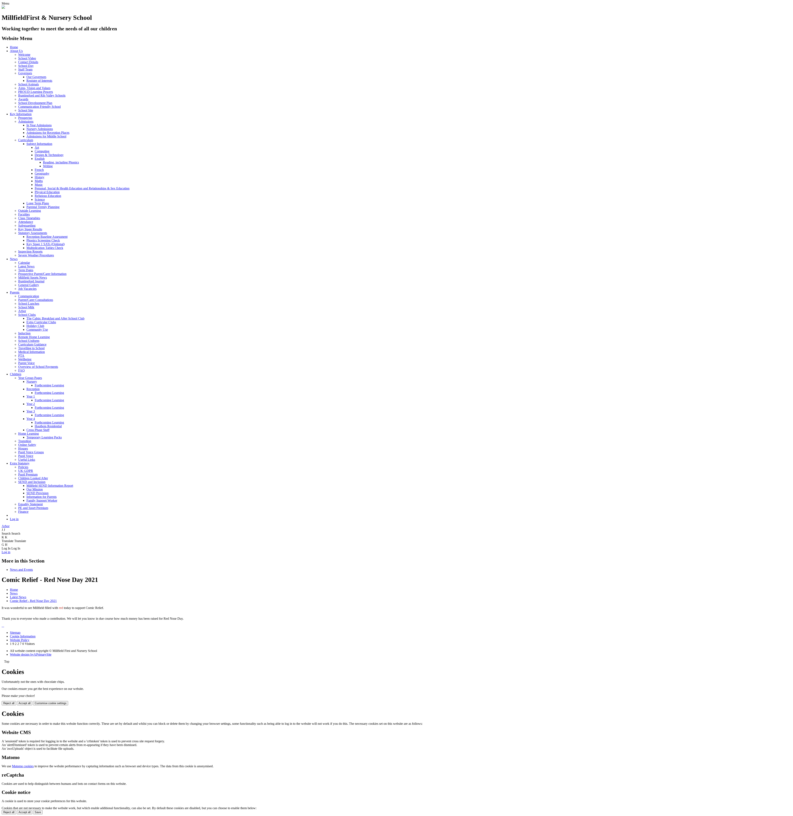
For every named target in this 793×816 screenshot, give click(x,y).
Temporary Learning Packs (44, 437)
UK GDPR (25, 471)
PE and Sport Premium (33, 508)
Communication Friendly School (39, 106)
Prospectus (25, 118)
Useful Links (26, 459)
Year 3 (30, 411)
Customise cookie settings (50, 703)
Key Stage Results (30, 229)
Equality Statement (30, 504)
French (39, 170)
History (39, 177)
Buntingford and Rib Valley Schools (41, 95)
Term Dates (25, 270)
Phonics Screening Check (43, 240)
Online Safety (27, 444)
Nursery (31, 381)
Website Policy (19, 640)
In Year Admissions (39, 125)
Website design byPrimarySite (30, 654)
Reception (33, 389)
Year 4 (30, 418)
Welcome (24, 54)
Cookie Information (23, 636)
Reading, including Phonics (61, 162)
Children (15, 374)
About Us (16, 51)
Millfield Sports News (32, 277)
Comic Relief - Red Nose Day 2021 (33, 601)
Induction (24, 333)
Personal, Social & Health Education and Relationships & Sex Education (82, 188)
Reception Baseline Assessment (47, 236)
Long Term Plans (37, 203)
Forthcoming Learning (49, 385)
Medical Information (31, 352)
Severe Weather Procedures (36, 255)
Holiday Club (35, 326)
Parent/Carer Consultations (35, 300)
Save (38, 812)
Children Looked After (33, 478)
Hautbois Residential (48, 426)
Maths (39, 181)
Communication (28, 296)
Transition (24, 441)
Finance (23, 511)
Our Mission (34, 489)
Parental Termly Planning (42, 207)
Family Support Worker (41, 500)
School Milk (26, 307)
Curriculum (25, 140)
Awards (23, 99)
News (14, 259)
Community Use (37, 329)
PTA (21, 355)
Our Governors (36, 77)
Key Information (21, 114)
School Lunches (28, 303)
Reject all (8, 703)
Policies (23, 467)
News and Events (21, 569)
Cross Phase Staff (37, 430)
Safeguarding (27, 225)
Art (37, 147)
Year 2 (30, 404)
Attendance (25, 222)
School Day (26, 66)
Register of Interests (39, 80)
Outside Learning (29, 210)
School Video (27, 58)
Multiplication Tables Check (44, 248)
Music (39, 184)
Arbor (22, 311)
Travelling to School (31, 348)
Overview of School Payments (38, 366)
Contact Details (28, 62)
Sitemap (15, 632)
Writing (48, 166)
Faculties (24, 214)
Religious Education (48, 196)
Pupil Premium (28, 474)
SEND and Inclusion (31, 482)
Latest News (26, 266)
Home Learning (28, 433)
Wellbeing (24, 359)
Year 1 (30, 396)
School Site (25, 110)
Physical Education (47, 192)
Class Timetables (29, 218)
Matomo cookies (23, 766)
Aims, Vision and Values (34, 88)
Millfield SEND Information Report (49, 485)
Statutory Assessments (32, 233)
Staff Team (25, 69)
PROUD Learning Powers (35, 92)
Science (40, 199)
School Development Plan (35, 103)
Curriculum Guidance (32, 344)
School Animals (28, 84)
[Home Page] (3, 7)
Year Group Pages (30, 378)
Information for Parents (41, 497)
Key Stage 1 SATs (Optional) (45, 244)
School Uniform (28, 340)
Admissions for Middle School (46, 136)
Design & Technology (49, 155)
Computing (42, 151)
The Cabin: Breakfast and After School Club (55, 318)
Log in (14, 519)
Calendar (24, 262)
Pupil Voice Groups (31, 452)
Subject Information (39, 144)
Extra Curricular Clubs (41, 322)
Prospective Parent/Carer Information (42, 274)
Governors (25, 73)
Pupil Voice (25, 456)
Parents (14, 292)
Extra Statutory (20, 463)
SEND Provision (37, 493)
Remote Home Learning (34, 337)
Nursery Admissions (39, 129)
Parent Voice (26, 363)
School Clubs (27, 314)
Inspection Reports (30, 251)
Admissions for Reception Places (47, 132)
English (40, 158)
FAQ (21, 370)
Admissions (25, 121)
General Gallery (28, 285)
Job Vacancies (27, 288)
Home (14, 47)
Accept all (25, 703)
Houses (23, 448)
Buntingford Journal (31, 281)
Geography (42, 173)
